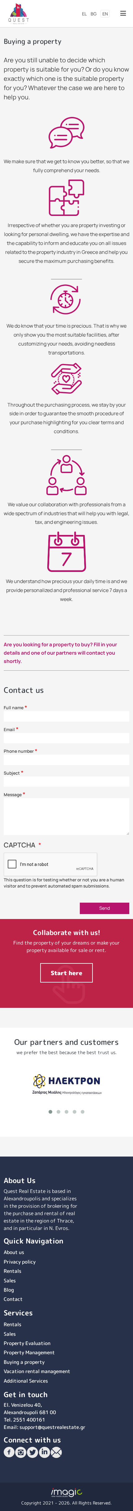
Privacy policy (20, 1261)
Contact (13, 1299)
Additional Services (26, 1380)
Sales (10, 1280)
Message (13, 794)
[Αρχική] (18, 13)
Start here (66, 973)
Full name (14, 707)
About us (14, 1252)
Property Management (29, 1352)
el (84, 14)
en (105, 14)
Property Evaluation (27, 1343)
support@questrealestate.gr (52, 1427)
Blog (9, 1289)
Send (104, 908)
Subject (12, 773)
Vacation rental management (37, 1371)
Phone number (19, 751)
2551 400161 (29, 1419)
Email (9, 729)
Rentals (12, 1271)
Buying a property (24, 1362)
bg (94, 14)
